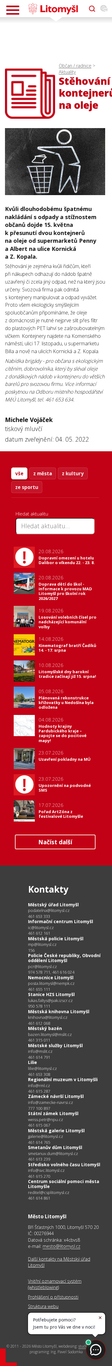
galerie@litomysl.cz (45, 1136)
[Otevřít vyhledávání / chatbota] (92, 9)
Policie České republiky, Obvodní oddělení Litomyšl (64, 957)
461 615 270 (39, 1176)
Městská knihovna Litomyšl (58, 1011)
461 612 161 (39, 933)
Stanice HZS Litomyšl (51, 994)
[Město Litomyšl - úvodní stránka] (53, 8)
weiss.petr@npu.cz (45, 1119)
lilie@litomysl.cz (42, 1068)
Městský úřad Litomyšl (53, 905)
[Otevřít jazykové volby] (104, 9)
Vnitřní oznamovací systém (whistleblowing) (55, 1284)
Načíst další (55, 842)
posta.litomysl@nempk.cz (51, 983)
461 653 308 (39, 1074)
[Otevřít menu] (12, 10)
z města (42, 473)
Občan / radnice (75, 66)
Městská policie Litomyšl (55, 939)
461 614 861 (39, 1198)
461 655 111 (39, 989)
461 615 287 (39, 1091)
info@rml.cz (39, 1085)
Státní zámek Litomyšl (53, 1113)
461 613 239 (39, 1159)
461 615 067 (39, 1125)
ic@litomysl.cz (41, 927)
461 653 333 (39, 916)
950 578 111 (39, 1006)
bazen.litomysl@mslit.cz (50, 1034)
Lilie (32, 1062)
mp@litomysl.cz (42, 944)
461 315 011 (39, 1040)
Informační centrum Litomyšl (60, 921)
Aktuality (67, 72)
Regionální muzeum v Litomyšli (63, 1079)
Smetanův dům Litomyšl (55, 1147)
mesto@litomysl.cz (61, 1246)
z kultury (73, 473)
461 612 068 (39, 1023)
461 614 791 (39, 1057)
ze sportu (26, 487)
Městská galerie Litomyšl (56, 1131)
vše (19, 473)
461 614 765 (39, 1142)
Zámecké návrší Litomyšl (56, 1096)
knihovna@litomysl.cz (48, 1017)
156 (31, 950)
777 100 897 (39, 1108)
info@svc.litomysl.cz (46, 1170)
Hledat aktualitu (32, 513)
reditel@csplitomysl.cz (48, 1192)
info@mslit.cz (40, 1051)
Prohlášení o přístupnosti (53, 1297)
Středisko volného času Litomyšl (64, 1164)
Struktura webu (43, 1306)
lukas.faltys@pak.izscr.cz (50, 1000)
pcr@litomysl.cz (42, 966)
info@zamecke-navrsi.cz (50, 1102)
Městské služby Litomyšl (55, 1045)
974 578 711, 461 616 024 (51, 972)
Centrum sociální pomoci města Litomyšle (63, 1183)
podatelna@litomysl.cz (49, 910)
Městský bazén (45, 1028)
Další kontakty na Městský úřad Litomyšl (59, 1262)
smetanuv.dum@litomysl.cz (53, 1153)
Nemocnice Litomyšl (50, 977)
